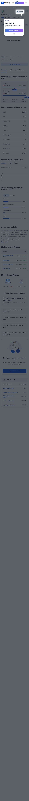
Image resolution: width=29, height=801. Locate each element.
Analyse (21, 11)
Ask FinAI (21, 3)
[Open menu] (26, 2)
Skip (14, 34)
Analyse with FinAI (14, 30)
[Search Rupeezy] (13, 2)
